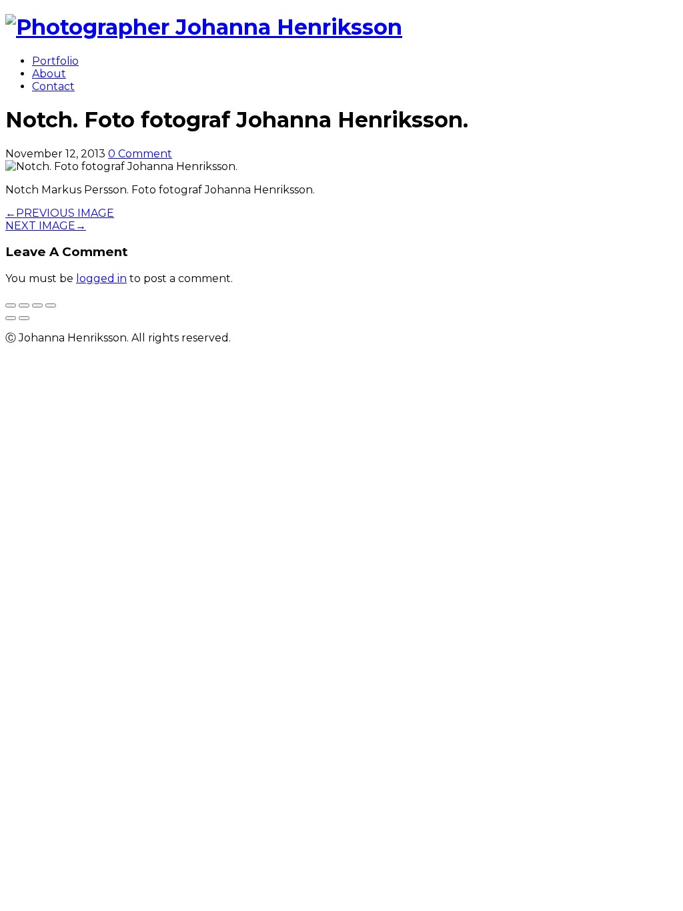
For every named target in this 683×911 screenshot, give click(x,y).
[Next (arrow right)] (24, 318)
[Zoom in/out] (50, 305)
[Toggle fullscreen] (37, 305)
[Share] (24, 305)
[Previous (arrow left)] (10, 318)
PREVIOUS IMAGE (59, 213)
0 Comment (140, 153)
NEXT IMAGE (45, 225)
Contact (53, 86)
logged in (101, 278)
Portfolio (55, 61)
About (49, 73)
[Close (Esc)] (10, 305)
